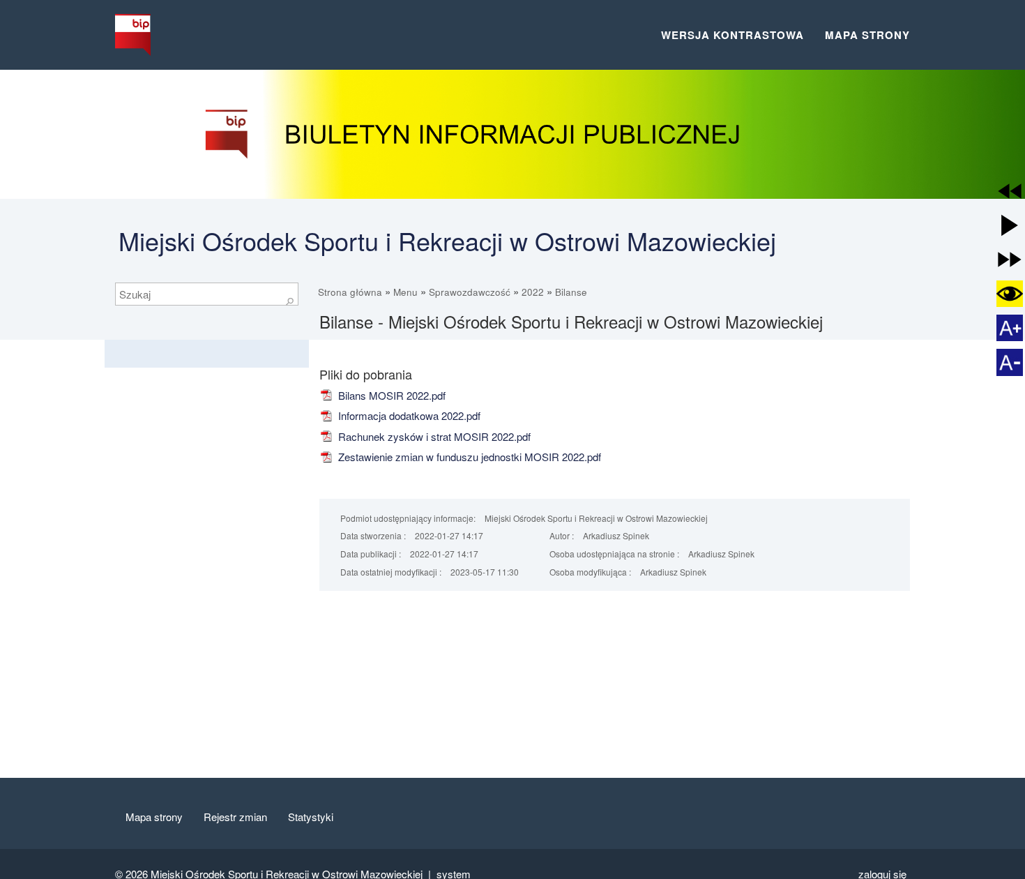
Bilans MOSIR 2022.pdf (390, 395)
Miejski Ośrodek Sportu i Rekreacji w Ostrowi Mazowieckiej (447, 240)
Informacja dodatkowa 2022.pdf (407, 415)
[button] (1009, 191)
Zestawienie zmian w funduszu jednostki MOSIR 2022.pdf (468, 456)
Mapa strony (867, 35)
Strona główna (350, 292)
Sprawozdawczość (469, 292)
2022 (533, 292)
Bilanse (571, 292)
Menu (405, 292)
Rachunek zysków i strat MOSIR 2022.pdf (433, 436)
